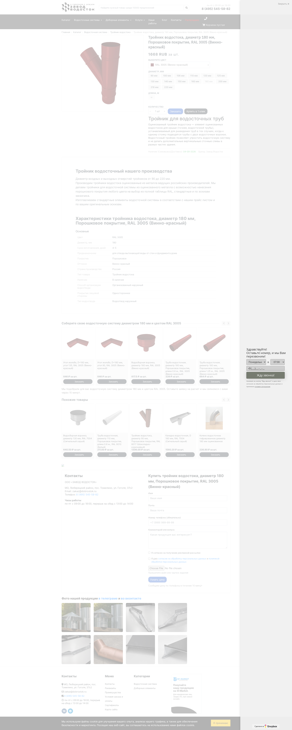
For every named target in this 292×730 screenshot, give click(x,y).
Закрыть (282, 3)
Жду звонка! (265, 375)
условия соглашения (262, 386)
